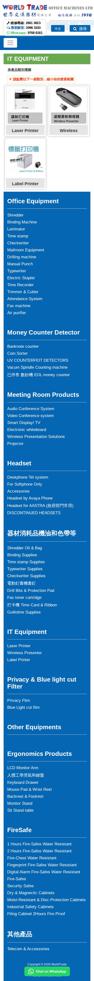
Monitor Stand (19, 803)
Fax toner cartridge (24, 597)
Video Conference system (30, 415)
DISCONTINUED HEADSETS (33, 513)
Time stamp (17, 236)
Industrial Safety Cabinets (30, 907)
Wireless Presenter (24, 653)
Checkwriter (18, 243)
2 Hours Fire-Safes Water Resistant (39, 851)
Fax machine (18, 306)
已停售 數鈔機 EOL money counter (38, 375)
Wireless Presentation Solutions (36, 436)
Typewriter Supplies (25, 569)
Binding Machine (22, 222)
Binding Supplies (22, 555)
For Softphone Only (24, 484)
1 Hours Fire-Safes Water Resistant (39, 844)
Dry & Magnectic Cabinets (30, 893)
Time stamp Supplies (26, 562)
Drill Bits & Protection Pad (30, 590)
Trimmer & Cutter (22, 292)
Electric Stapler (21, 278)
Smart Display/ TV (23, 422)
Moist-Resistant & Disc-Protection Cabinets (46, 900)
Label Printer (18, 660)
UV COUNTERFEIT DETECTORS (37, 360)
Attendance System (24, 299)
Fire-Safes (16, 879)
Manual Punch (20, 264)
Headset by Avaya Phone (30, 498)
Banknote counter (23, 346)
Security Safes (20, 886)
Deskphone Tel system (27, 477)
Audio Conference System (30, 408)
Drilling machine (21, 257)
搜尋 (82, 28)
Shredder (15, 215)
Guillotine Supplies (24, 612)
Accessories (18, 491)
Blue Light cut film (23, 707)
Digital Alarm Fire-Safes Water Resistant (43, 872)
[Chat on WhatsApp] (47, 971)
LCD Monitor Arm (22, 768)
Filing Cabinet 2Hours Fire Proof (36, 913)
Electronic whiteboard (26, 429)
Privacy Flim (18, 700)
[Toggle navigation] (10, 43)
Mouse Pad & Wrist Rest (29, 789)
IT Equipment (28, 59)
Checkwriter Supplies (26, 576)
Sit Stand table (20, 810)
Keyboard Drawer (23, 782)
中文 (58, 28)
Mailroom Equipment (25, 250)
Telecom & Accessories (28, 949)
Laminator (16, 229)
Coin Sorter (17, 353)
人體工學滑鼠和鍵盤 (25, 775)
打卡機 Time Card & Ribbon (32, 605)
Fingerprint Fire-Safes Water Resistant (42, 865)
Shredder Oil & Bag (24, 548)
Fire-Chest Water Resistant (31, 858)
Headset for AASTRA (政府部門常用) (40, 505)
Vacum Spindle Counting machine (37, 367)
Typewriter (16, 271)
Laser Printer (19, 646)
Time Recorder (20, 285)
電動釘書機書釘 (21, 583)
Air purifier (16, 312)
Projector (15, 443)
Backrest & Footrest (25, 796)
